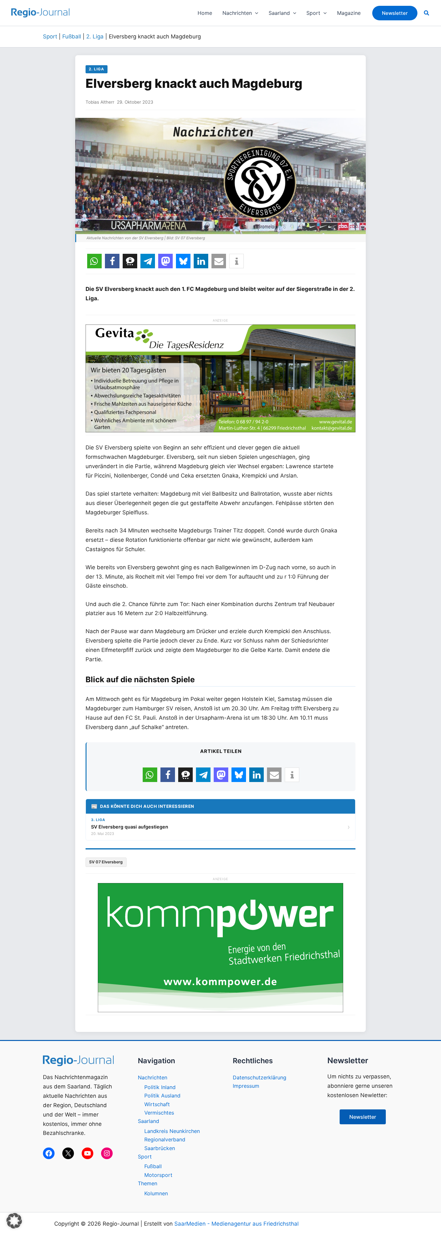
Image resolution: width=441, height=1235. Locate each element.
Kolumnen (156, 1193)
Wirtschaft (157, 1104)
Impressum (246, 1086)
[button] (255, 13)
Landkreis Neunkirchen (172, 1131)
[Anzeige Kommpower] (220, 947)
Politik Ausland (162, 1095)
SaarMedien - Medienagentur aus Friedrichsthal (236, 1223)
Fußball (71, 36)
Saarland (148, 1121)
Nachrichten (152, 1077)
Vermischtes (159, 1112)
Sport (50, 36)
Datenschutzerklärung (259, 1077)
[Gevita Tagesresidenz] (220, 378)
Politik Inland (160, 1087)
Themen (147, 1183)
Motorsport (158, 1175)
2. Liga (95, 36)
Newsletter (362, 1117)
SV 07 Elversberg (106, 861)
